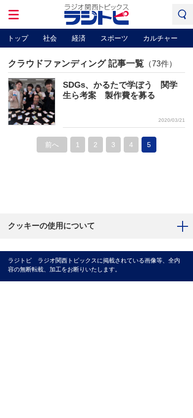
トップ (17, 38)
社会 (50, 38)
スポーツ (114, 38)
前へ (52, 145)
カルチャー (160, 38)
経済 (79, 38)
